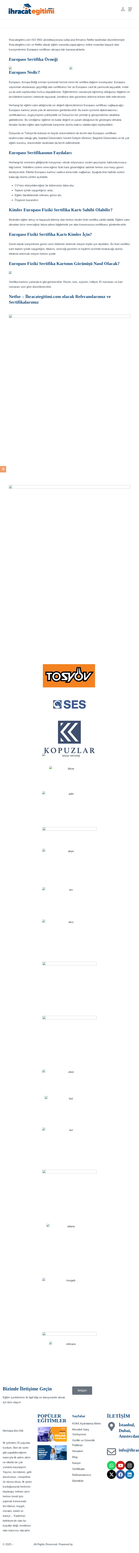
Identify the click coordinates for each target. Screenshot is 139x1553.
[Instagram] (129, 1465)
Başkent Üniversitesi (105, 138)
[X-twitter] (111, 1474)
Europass (32, 49)
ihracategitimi (82, 1544)
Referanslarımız (81, 1474)
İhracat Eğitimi (23, 1544)
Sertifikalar (78, 1468)
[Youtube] (120, 1465)
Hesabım (77, 1451)
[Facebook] (120, 1474)
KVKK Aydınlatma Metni (86, 1423)
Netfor (90, 39)
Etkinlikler (78, 1480)
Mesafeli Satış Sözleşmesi (80, 1432)
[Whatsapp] (111, 1465)
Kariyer (76, 1462)
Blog (74, 1457)
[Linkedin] (129, 1474)
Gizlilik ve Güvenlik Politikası (83, 1443)
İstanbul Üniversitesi (50, 138)
